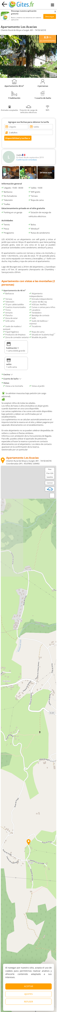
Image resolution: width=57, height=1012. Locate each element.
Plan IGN (49, 473)
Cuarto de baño (11, 378)
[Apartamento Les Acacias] (28, 77)
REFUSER (28, 1001)
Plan (50, 469)
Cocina (6, 374)
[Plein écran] (52, 495)
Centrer (50, 483)
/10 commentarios (47, 38)
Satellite (50, 477)
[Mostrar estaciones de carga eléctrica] (50, 488)
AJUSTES (28, 994)
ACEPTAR (28, 986)
